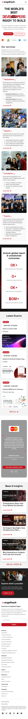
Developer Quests (6, 644)
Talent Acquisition (6, 667)
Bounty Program (5, 646)
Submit (14, 624)
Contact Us (4, 693)
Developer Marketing (6, 660)
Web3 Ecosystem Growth (7, 662)
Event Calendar (5, 672)
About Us (3, 696)
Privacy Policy (4, 704)
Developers (4, 686)
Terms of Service (5, 701)
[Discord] (2, 713)
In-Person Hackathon (7, 637)
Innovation (4, 664)
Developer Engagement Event (9, 650)
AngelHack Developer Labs (8, 653)
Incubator (4, 648)
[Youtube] (17, 713)
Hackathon (4, 633)
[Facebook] (21, 713)
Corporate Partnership (7, 691)
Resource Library (5, 681)
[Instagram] (14, 713)
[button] (14, 16)
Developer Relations (6, 658)
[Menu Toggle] (26, 2)
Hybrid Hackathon (6, 639)
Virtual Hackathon (6, 635)
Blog (2, 679)
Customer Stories (6, 677)
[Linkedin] (10, 713)
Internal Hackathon (6, 641)
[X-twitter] (6, 713)
